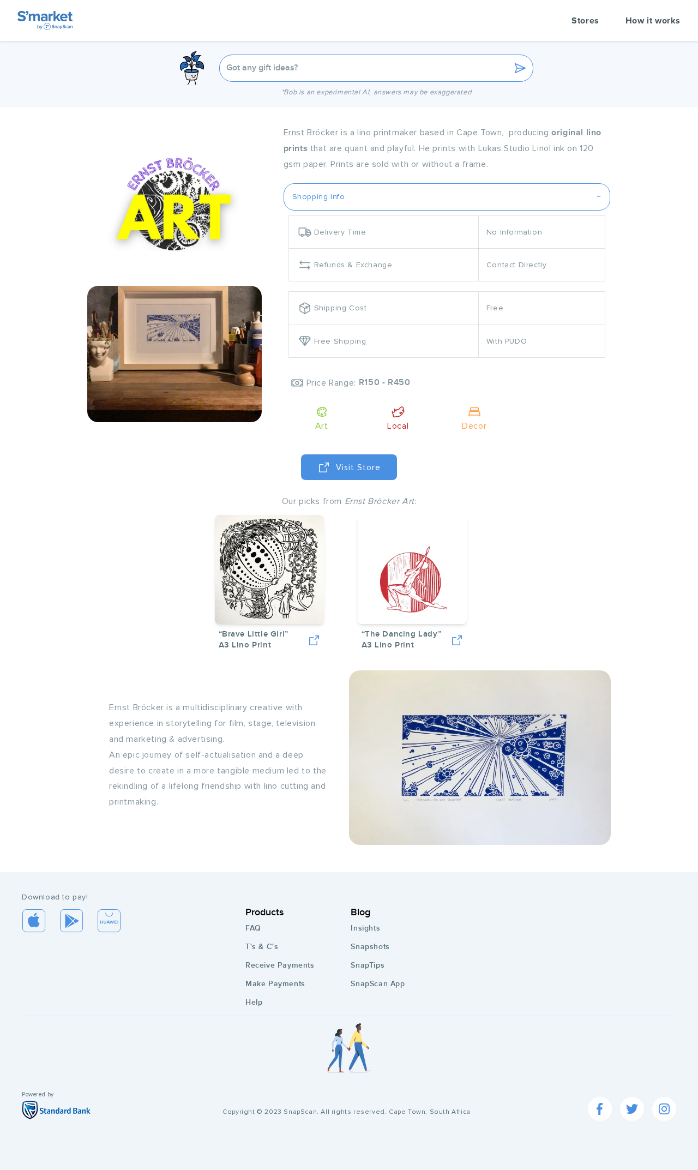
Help (253, 1002)
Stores (585, 20)
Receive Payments (280, 965)
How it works (653, 20)
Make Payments (275, 983)
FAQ (253, 928)
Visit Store (358, 467)
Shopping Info (318, 196)
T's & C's (261, 946)
